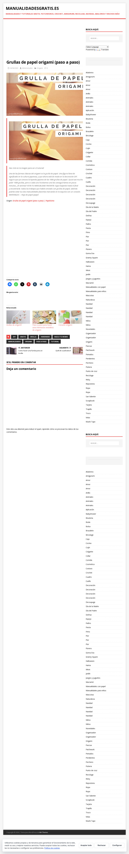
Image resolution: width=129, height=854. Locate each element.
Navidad (89, 304)
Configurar (117, 845)
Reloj (88, 379)
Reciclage (89, 375)
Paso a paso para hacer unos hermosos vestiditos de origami (43, 327)
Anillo (88, 93)
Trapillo (89, 409)
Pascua (89, 346)
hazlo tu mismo (61, 337)
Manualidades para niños (96, 291)
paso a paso (41, 341)
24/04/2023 (14, 68)
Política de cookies (52, 848)
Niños (88, 321)
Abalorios (89, 72)
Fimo (88, 232)
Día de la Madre (92, 207)
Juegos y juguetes (93, 278)
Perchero (89, 363)
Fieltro (88, 224)
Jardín (88, 274)
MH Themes (43, 832)
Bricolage (89, 135)
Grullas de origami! (14, 325)
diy (14, 337)
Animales (89, 98)
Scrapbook (90, 400)
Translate (105, 49)
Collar (88, 156)
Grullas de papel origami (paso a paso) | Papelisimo (33, 200)
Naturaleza (90, 300)
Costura (89, 169)
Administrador (27, 68)
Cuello (88, 182)
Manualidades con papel (96, 287)
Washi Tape (90, 422)
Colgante (89, 152)
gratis (23, 337)
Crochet (89, 173)
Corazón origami (65, 325)
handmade (45, 337)
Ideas (88, 270)
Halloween (90, 262)
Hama (88, 266)
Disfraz (89, 215)
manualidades (14, 341)
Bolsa (88, 127)
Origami (40, 68)
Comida (89, 161)
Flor (87, 236)
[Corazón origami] (70, 317)
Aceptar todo (86, 845)
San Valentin (91, 396)
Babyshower (91, 114)
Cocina (88, 144)
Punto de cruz (91, 371)
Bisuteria (89, 119)
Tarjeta (89, 405)
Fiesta (88, 228)
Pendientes (90, 358)
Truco (88, 413)
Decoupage (90, 203)
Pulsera (89, 367)
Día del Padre (91, 211)
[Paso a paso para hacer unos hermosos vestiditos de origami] (44, 317)
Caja (87, 140)
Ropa (88, 388)
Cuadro (89, 177)
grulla (33, 337)
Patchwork (90, 350)
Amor (88, 81)
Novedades (90, 329)
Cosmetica (90, 165)
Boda (88, 123)
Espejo (88, 220)
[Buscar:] (104, 38)
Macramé (90, 283)
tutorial (55, 341)
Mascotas (90, 295)
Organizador (91, 333)
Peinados (89, 354)
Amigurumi (90, 76)
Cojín (88, 148)
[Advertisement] (44, 40)
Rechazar (102, 845)
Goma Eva (90, 253)
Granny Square (92, 257)
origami (28, 341)
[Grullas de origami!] (18, 317)
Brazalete (90, 131)
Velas (88, 417)
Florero (89, 249)
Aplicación (90, 110)
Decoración (90, 186)
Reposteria (90, 384)
